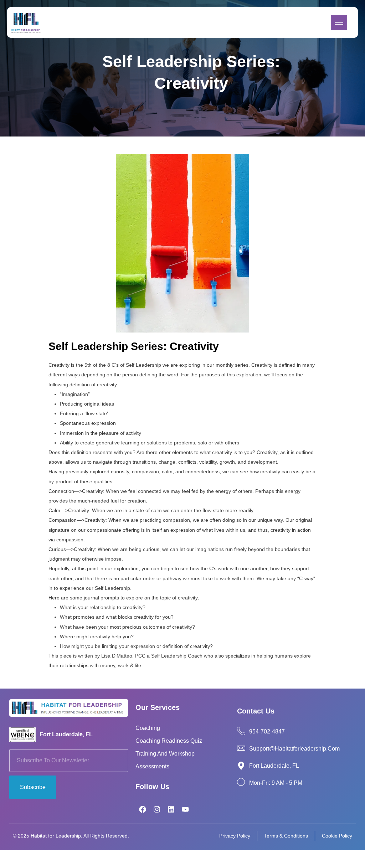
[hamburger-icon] (339, 22)
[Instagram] (157, 809)
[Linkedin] (171, 809)
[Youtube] (185, 809)
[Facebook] (142, 809)
